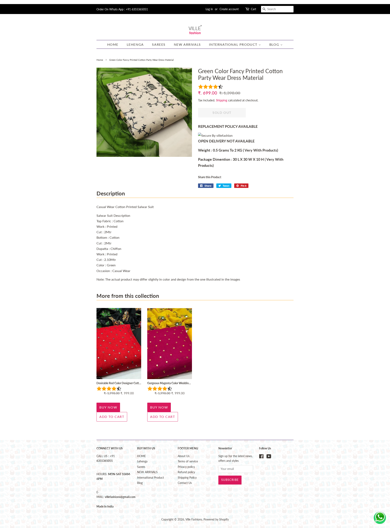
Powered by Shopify (216, 519)
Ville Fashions (193, 519)
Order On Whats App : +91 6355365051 (122, 9)
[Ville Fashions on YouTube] (268, 457)
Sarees (159, 44)
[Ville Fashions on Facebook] (261, 457)
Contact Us (185, 483)
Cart (253, 9)
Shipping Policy (187, 477)
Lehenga (135, 44)
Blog (274, 44)
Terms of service (188, 461)
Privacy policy (186, 466)
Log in (209, 9)
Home (99, 59)
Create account (229, 9)
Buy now (108, 407)
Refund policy (186, 472)
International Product (233, 44)
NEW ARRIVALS (187, 44)
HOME (112, 44)
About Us (184, 456)
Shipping (221, 100)
